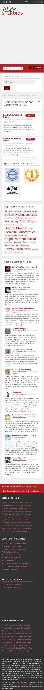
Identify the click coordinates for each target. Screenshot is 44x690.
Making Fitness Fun (19, 458)
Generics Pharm (11, 235)
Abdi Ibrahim (18, 211)
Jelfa (25, 235)
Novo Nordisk (17, 242)
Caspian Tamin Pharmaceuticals (13, 225)
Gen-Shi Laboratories (20, 232)
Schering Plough (24, 245)
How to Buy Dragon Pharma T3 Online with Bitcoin (21, 645)
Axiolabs (34, 211)
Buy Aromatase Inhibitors (29, 486)
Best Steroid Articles (10, 491)
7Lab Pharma (8, 211)
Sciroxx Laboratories (18, 249)
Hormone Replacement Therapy (24, 435)
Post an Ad (35, 68)
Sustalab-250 (8, 587)
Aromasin (6, 584)
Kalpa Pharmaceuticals (21, 238)
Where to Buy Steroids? (21, 287)
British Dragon (28, 221)
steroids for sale (14, 514)
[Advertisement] (22, 39)
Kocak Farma (8, 242)
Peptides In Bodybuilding (21, 370)
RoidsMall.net (28, 119)
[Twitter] (10, 2)
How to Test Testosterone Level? (24, 267)
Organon (26, 242)
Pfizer (34, 242)
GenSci (21, 235)
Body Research (29, 218)
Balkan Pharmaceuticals (21, 214)
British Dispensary (11, 222)
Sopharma (35, 249)
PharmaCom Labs (11, 245)
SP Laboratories (9, 253)
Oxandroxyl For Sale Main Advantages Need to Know (22, 642)
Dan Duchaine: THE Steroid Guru (24, 415)
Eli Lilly (30, 228)
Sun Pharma (18, 253)
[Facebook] (7, 2)
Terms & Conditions (21, 684)
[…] (13, 131)
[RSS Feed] (4, 2)
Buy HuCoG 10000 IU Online (12, 116)
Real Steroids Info (13, 620)
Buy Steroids (6, 95)
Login (39, 2)
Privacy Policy (37, 684)
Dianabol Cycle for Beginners (23, 308)
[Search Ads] (7, 88)
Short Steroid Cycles (19, 329)
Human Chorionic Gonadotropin (14, 119)
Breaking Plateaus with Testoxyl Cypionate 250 (20, 651)
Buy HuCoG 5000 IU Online (12, 140)
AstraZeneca (27, 211)
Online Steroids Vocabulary (29, 491)
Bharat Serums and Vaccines (14, 218)
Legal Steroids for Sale (10, 486)
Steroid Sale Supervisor (19, 269)
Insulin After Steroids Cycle (22, 349)
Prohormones (17, 392)
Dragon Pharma (16, 228)
